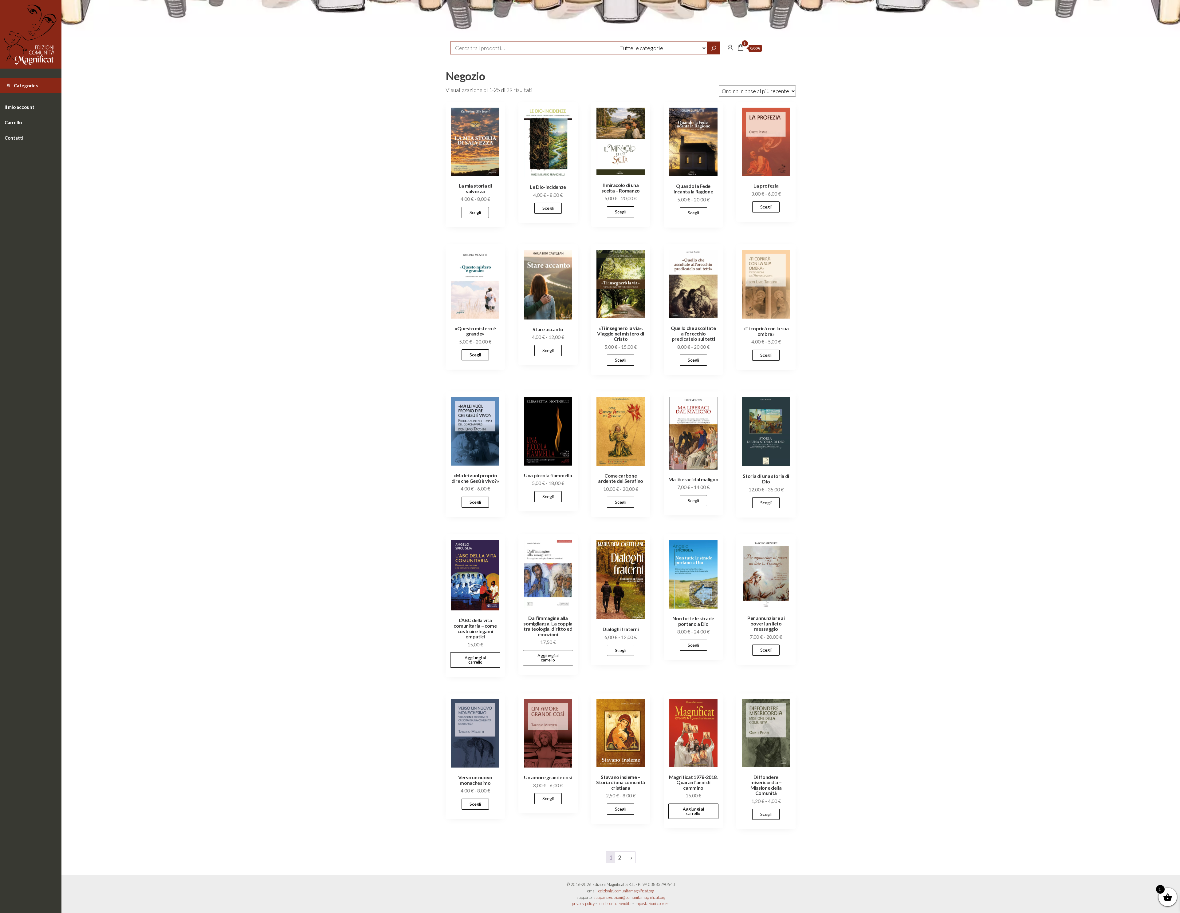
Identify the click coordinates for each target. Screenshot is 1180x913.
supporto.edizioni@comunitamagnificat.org (629, 897)
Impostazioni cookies (652, 903)
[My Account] (730, 47)
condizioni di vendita (614, 903)
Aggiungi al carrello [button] (475, 660)
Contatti (14, 138)
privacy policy (583, 903)
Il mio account (19, 107)
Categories (26, 85)
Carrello (13, 122)
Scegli (475, 212)
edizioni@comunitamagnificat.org (626, 890)
